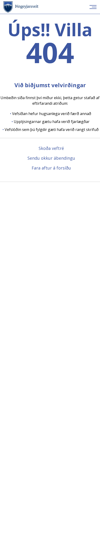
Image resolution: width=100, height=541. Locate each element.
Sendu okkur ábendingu (51, 158)
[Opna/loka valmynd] (93, 7)
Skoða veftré (51, 148)
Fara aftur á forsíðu (51, 168)
